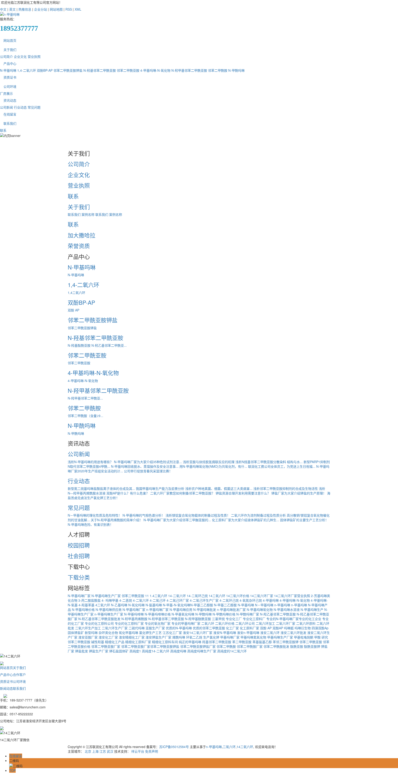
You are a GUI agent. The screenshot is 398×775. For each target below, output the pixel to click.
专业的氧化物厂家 (157, 623)
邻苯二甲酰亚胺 (128, 70)
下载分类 (79, 577)
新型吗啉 (91, 632)
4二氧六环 (102, 605)
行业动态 (20, 107)
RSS (68, 9)
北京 (88, 751)
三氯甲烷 (218, 618)
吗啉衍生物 (303, 628)
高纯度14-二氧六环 (155, 651)
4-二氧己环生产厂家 (204, 600)
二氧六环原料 (306, 623)
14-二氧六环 (177, 595)
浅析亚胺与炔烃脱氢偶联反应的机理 (208, 461)
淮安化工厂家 (108, 637)
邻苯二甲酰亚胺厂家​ (135, 646)
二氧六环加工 (265, 623)
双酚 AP (73, 310)
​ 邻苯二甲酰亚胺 (132, 595)
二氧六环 (207, 623)
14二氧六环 (217, 595)
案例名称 (88, 214)
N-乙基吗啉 (119, 605)
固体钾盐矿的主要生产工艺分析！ (304, 520)
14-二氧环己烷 (197, 595)
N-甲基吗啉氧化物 (260, 609)
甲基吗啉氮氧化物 (253, 637)
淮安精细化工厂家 (132, 637)
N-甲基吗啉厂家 (79, 595)
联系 (3, 130)
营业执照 (34, 56)
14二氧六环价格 (237, 595)
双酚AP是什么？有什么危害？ (127, 493)
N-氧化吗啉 (136, 605)
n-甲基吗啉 (282, 605)
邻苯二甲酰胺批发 (276, 646)
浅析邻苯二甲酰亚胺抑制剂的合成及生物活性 (285, 488)
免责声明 (151, 751)
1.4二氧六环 (158, 595)
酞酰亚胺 (296, 646)
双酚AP (277, 628)
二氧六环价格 (224, 623)
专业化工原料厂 (254, 618)
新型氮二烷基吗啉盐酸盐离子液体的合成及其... (101, 488)
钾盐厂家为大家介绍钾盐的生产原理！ (298, 493)
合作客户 (19, 674)
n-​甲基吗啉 (299, 605)
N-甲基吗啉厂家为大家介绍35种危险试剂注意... (148, 461)
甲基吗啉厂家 (230, 637)
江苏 (103, 751)
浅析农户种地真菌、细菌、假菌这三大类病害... (218, 488)
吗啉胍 (289, 628)
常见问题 (34, 107)
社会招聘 (79, 556)
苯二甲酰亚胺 (242, 641)
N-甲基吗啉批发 (204, 609)
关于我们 (9, 49)
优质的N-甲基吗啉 (179, 628)
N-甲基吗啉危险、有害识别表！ (90, 524)
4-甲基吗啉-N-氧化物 (155, 70)
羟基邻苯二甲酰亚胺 (216, 641)
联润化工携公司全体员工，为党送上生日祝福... (281, 466)
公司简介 (6, 56)
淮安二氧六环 (270, 632)
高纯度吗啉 (178, 651)
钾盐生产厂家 (98, 651)
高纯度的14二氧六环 (232, 651)
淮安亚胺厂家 (88, 637)
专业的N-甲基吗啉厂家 (282, 618)
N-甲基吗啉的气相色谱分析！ (144, 515)
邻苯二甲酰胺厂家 (250, 646)
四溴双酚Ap (320, 628)
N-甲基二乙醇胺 (225, 605)
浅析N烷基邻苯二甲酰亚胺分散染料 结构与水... (269, 461)
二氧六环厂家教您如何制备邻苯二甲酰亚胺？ (182, 493)
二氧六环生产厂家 (115, 628)
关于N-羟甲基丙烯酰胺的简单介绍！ (117, 520)
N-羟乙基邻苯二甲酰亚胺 (278, 614)
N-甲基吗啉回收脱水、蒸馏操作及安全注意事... (145, 466)
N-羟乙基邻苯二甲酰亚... (109, 345)
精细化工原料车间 (165, 641)
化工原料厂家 (249, 628)
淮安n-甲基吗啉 (248, 632)
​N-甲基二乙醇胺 (201, 605)
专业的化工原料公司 (99, 623)
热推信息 (24, 9)
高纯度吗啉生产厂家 (201, 651)
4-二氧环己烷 (229, 600)
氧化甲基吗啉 (128, 632)
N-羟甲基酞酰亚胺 (198, 618)
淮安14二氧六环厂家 (197, 632)
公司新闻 (6, 107)
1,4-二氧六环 (26, 70)
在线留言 (9, 114)
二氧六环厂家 (285, 623)
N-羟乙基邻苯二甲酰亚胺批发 (99, 618)
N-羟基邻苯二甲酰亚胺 (99, 70)
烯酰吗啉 (178, 637)
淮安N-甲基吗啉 (224, 632)
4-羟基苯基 (86, 605)
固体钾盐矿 (76, 632)
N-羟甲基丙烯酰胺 (134, 618)
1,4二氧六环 (76, 292)
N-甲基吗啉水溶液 (287, 609)
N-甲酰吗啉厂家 (247, 614)
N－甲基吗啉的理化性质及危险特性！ (95, 515)
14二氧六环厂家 (261, 595)
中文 (3, 9)
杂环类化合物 (108, 632)
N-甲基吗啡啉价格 (158, 614)
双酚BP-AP (45, 70)
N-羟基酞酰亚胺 (79, 345)
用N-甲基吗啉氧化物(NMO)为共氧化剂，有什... (213, 466)
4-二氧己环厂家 (178, 600)
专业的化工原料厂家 (129, 623)
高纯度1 (135, 651)
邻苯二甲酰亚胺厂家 (105, 646)
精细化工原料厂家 (138, 641)
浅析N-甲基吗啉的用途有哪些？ (90, 461)
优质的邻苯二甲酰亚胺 (209, 628)
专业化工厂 (234, 618)
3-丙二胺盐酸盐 (89, 600)
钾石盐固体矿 (119, 651)
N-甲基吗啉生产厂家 (106, 595)
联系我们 (9, 123)
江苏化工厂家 (172, 632)
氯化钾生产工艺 (150, 632)
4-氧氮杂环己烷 (251, 600)
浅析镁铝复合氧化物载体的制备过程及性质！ (198, 515)
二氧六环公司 (245, 623)
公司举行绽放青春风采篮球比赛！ (148, 471)
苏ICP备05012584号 (174, 746)
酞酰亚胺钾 (312, 646)
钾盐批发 (81, 651)
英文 (12, 9)
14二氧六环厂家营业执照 (292, 595)
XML (78, 9)
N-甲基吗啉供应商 (109, 609)
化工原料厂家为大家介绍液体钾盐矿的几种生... (245, 520)
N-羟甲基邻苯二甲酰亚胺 (189, 70)
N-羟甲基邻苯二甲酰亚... (85, 398)
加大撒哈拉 (81, 235)
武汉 (110, 751)
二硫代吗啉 (137, 628)
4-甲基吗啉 (271, 600)
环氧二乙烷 (194, 637)
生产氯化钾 (211, 637)
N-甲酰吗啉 (236, 70)
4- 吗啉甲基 (110, 600)
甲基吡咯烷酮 (303, 637)
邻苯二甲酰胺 (217, 70)
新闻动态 (6, 688)
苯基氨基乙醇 (262, 641)
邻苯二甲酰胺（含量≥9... (85, 415)
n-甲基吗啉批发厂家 (231, 609)
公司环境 (9, 86)
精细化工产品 (114, 641)
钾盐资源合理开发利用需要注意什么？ (243, 493)
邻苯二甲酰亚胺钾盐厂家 (198, 646)
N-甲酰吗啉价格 (224, 614)
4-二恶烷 (125, 600)
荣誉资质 (79, 246)
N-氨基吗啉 (154, 605)
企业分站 (40, 9)
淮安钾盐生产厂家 (158, 637)
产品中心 (9, 63)
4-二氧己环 (158, 600)
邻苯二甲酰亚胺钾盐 (67, 70)
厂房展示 (6, 93)
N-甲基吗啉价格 (83, 609)
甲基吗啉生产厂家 (280, 637)
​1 (148, 595)
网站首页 (9, 40)
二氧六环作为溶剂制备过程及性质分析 (258, 515)
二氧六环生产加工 (88, 628)
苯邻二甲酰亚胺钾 (285, 641)
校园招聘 (79, 545)
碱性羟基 (97, 641)
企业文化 (20, 56)
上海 (95, 751)
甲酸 (317, 637)
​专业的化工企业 (310, 618)
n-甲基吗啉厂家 (157, 609)
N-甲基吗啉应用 (181, 609)
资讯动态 (9, 100)
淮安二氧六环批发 (293, 632)
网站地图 (56, 9)
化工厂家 (232, 628)
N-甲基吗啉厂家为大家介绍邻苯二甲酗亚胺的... (177, 520)
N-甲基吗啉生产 (312, 609)
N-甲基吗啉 (8, 70)
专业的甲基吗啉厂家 (185, 623)
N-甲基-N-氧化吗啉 (176, 605)
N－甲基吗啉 (264, 605)
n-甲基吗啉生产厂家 (108, 614)
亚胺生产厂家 (155, 628)
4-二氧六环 (141, 600)
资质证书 (9, 77)
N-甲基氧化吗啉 (183, 614)
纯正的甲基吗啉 (190, 641)
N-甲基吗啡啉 (134, 614)
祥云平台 (137, 751)
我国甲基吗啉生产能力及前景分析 (160, 488)
